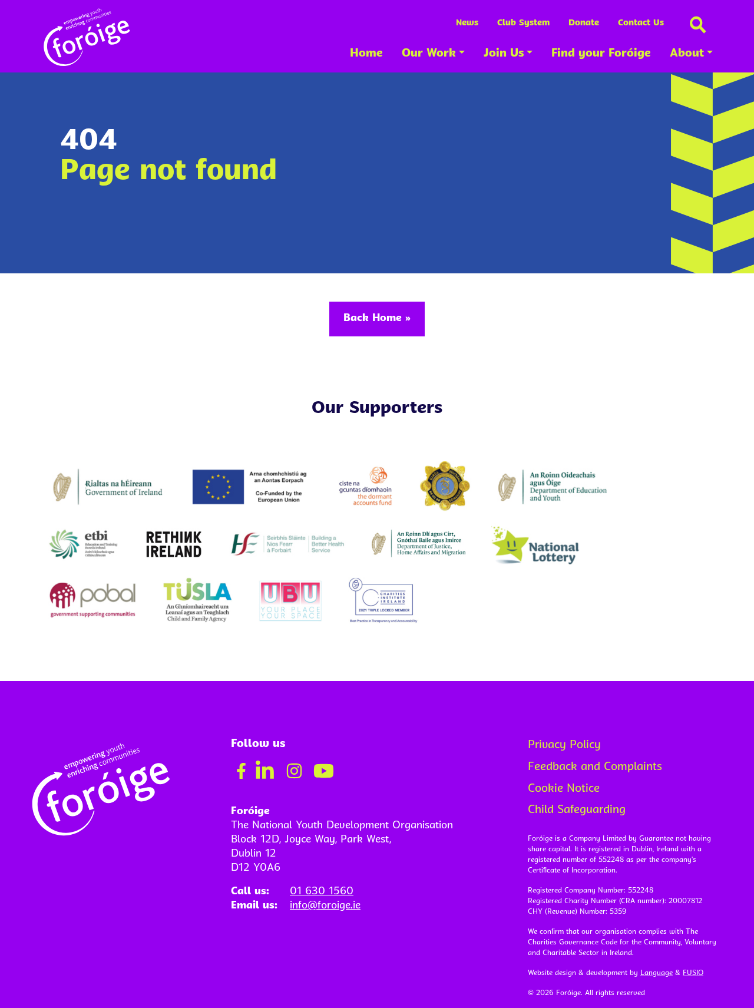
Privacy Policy (564, 745)
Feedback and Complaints (595, 767)
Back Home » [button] (377, 318)
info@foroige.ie (325, 906)
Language (656, 973)
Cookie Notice (564, 789)
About (687, 54)
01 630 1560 (321, 892)
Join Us (504, 54)
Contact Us (641, 23)
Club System (523, 23)
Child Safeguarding (577, 810)
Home (366, 54)
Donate (583, 23)
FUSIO (693, 973)
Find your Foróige (601, 54)
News (467, 23)
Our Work (429, 54)
